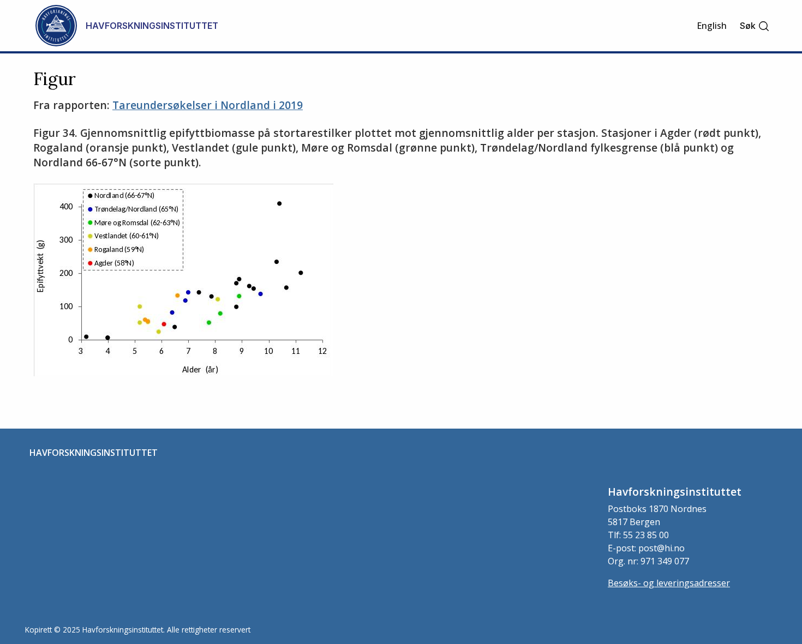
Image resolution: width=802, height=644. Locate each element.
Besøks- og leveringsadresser (669, 583)
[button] (755, 26)
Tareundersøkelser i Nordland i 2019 (207, 105)
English (712, 26)
